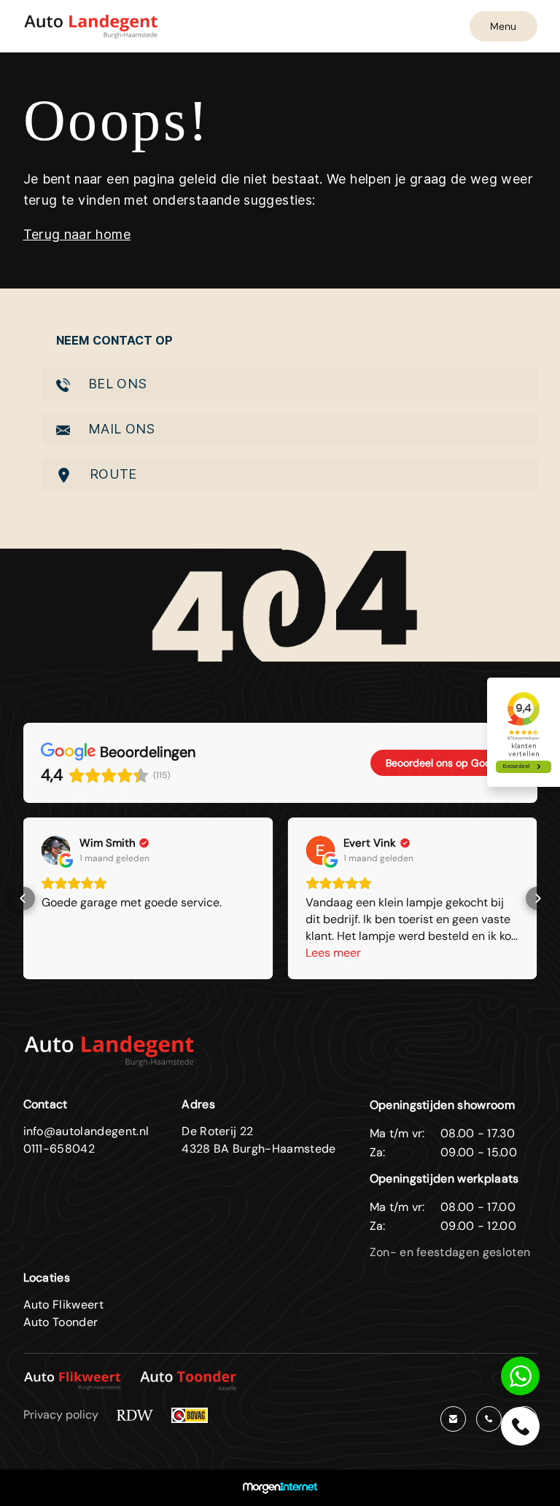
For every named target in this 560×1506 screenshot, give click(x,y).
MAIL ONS (120, 428)
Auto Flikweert (63, 1304)
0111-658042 (59, 1148)
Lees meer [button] (333, 952)
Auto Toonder (60, 1322)
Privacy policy (60, 1414)
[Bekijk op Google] (56, 850)
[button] (23, 898)
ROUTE (111, 474)
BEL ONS (116, 383)
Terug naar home (77, 234)
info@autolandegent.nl (86, 1131)
